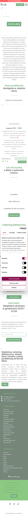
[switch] (24, 263)
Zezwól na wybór (14, 283)
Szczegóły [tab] (12, 232)
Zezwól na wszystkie (14, 278)
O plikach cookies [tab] (21, 232)
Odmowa (14, 287)
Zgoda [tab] (4, 232)
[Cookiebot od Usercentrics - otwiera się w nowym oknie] (20, 228)
